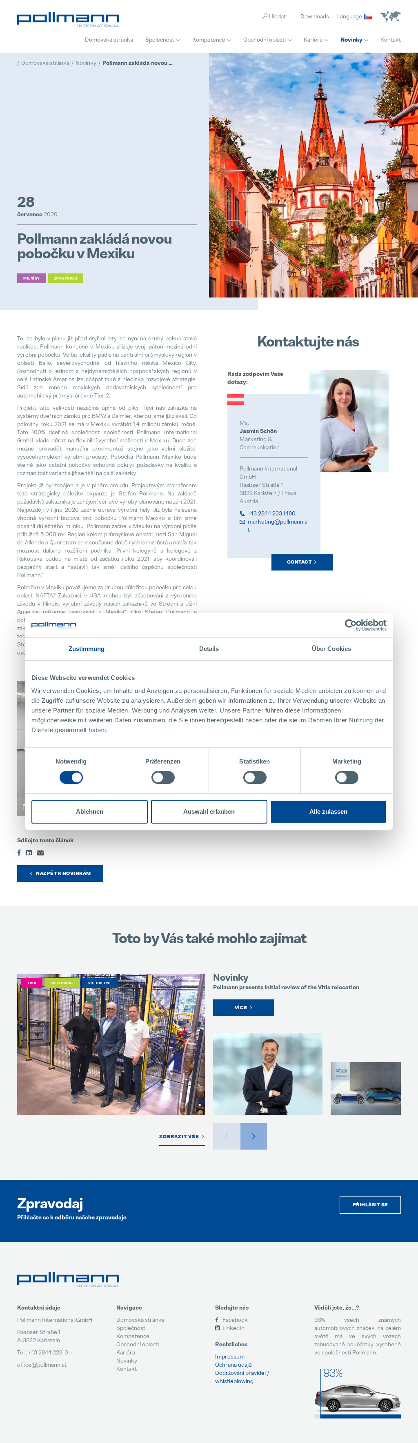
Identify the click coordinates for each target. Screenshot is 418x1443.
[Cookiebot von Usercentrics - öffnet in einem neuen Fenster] (351, 625)
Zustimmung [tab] (87, 648)
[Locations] (390, 16)
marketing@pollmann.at (277, 525)
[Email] (40, 852)
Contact (299, 562)
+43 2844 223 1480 (272, 513)
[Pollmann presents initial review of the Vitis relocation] (111, 1044)
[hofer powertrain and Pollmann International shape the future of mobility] (366, 1088)
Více (241, 1007)
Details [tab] (209, 648)
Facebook (234, 1319)
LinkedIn (233, 1327)
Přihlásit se (370, 1205)
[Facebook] (19, 852)
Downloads (314, 16)
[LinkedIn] (29, 852)
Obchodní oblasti (264, 39)
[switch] (163, 777)
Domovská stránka (109, 39)
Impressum (230, 1356)
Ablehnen (89, 811)
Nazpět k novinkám (63, 873)
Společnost (159, 39)
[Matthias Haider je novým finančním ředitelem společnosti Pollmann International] (267, 1074)
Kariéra (313, 39)
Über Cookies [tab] (331, 648)
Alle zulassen (328, 811)
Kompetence (208, 39)
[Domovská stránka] (68, 19)
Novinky (351, 39)
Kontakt (390, 39)
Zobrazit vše (179, 1136)
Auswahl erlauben (209, 811)
